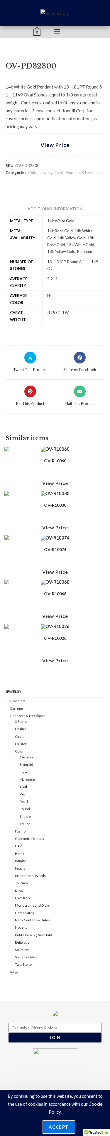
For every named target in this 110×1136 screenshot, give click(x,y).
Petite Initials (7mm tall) (33, 935)
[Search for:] (75, 32)
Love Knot (23, 898)
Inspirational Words (30, 875)
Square (25, 816)
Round (25, 809)
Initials (20, 868)
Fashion (21, 831)
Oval (59, 172)
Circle (19, 736)
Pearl (24, 801)
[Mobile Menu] (57, 32)
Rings (14, 972)
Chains (20, 729)
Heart (24, 772)
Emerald (26, 764)
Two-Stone (23, 964)
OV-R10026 (55, 637)
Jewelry (46, 172)
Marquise (27, 779)
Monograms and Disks (32, 905)
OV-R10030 (55, 505)
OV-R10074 (55, 549)
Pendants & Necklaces (83, 172)
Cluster (21, 744)
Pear (23, 794)
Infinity (20, 861)
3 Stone (21, 721)
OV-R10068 (55, 593)
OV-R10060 (55, 460)
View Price (55, 145)
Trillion (25, 824)
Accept (59, 1127)
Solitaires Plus (26, 957)
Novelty (21, 927)
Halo (18, 846)
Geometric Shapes (29, 838)
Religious (22, 942)
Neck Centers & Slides (32, 920)
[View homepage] (55, 12)
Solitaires (22, 949)
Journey (21, 883)
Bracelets (18, 701)
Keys (19, 890)
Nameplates (24, 912)
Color (33, 172)
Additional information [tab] (55, 208)
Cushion (26, 757)
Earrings (16, 708)
